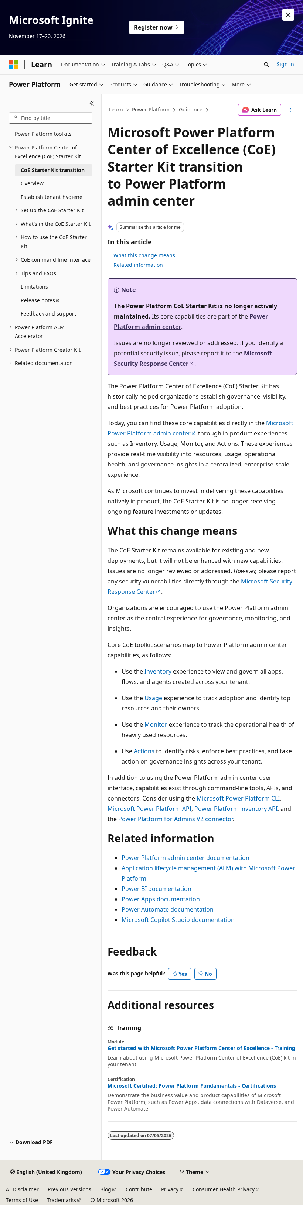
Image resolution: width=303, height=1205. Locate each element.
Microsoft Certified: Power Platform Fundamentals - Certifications (192, 1085)
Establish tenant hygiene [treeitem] (51, 196)
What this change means (144, 255)
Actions (144, 751)
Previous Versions (69, 1189)
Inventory (157, 671)
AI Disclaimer (22, 1189)
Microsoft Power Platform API (149, 809)
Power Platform (151, 109)
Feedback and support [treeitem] (48, 313)
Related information (138, 264)
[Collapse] (91, 103)
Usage (153, 698)
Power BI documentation (156, 889)
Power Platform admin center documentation (185, 858)
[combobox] (50, 118)
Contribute (139, 1189)
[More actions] (290, 110)
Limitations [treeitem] (34, 286)
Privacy (169, 1189)
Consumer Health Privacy (224, 1189)
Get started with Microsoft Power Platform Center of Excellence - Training (201, 1048)
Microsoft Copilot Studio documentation (178, 920)
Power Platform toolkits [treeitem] (43, 133)
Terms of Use (22, 1200)
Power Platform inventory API (236, 809)
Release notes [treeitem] (38, 300)
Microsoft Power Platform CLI (238, 798)
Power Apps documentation (161, 899)
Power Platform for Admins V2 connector (175, 819)
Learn (116, 109)
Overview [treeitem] (32, 183)
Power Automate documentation (168, 909)
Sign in (285, 64)
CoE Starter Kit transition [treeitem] (53, 169)
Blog (105, 1189)
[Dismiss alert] (288, 15)
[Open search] (266, 64)
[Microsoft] (13, 64)
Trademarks (61, 1200)
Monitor (155, 724)
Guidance (190, 109)
